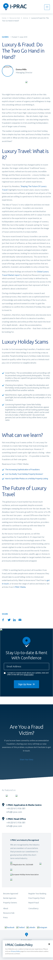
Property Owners (10, 903)
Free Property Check (36, 898)
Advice (25, 18)
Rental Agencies (9, 898)
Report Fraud (33, 903)
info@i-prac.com (14, 812)
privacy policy (28, 674)
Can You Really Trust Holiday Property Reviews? (24, 474)
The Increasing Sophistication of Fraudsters (22, 470)
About (5, 908)
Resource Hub (15, 18)
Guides (5, 37)
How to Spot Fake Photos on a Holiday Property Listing (26, 479)
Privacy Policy (15, 951)
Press (5, 917)
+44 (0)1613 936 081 (15, 808)
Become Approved (10, 894)
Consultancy (33, 908)
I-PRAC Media (19, 587)
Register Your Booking (37, 894)
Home (4, 18)
